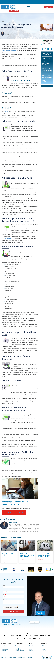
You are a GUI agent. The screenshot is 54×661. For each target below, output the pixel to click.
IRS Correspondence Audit (46, 44)
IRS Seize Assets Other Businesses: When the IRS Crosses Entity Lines (45, 555)
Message (5, 599)
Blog (29, 638)
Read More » (5, 557)
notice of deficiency (6, 238)
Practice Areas (20, 638)
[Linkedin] (50, 657)
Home (27, 633)
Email (4, 594)
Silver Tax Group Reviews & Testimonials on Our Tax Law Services (27, 636)
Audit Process (45, 43)
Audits (3, 21)
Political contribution (10, 270)
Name (4, 585)
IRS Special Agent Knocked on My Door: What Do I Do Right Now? (27, 555)
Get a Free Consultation (14, 512)
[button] (28, 7)
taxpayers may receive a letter (9, 50)
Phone (4, 590)
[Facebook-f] (43, 657)
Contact (36, 638)
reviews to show (6, 448)
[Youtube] (47, 657)
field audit (6, 111)
